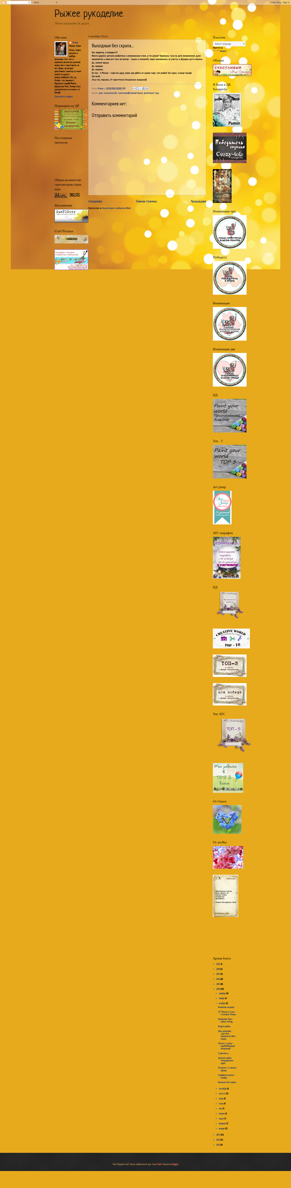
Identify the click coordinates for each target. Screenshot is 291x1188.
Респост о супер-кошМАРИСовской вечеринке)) (226, 1046)
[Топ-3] (230, 676)
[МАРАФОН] (227, 578)
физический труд (151, 93)
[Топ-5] (234, 756)
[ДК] (227, 126)
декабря (222, 993)
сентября (223, 1089)
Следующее (95, 201)
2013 (218, 1135)
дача (101, 93)
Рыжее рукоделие (89, 14)
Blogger (175, 1164)
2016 (218, 979)
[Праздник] (71, 129)
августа (222, 1094)
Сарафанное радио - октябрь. (226, 1076)
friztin (159, 1164)
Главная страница (146, 201)
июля (221, 1099)
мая (221, 1109)
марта (221, 1119)
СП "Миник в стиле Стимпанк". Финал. (227, 1013)
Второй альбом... (224, 1026)
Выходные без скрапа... (227, 1082)
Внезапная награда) (226, 1007)
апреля (222, 1114)
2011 (218, 1145)
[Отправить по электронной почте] (134, 88)
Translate (223, 51)
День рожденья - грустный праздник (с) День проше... (226, 1035)
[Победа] (230, 705)
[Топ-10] (231, 648)
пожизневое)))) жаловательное (130, 93)
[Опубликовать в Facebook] (143, 88)
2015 (218, 984)
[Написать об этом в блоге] (137, 88)
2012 (218, 1140)
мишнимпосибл (110, 93)
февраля (223, 1124)
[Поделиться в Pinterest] (147, 88)
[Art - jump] (222, 524)
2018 (218, 969)
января (222, 1129)
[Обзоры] (232, 75)
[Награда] (227, 833)
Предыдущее (198, 201)
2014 (218, 989)
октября (222, 1003)
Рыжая (75, 43)
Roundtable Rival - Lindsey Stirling (225, 1020)
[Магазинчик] (71, 222)
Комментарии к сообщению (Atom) (116, 208)
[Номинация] (230, 162)
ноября (222, 998)
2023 (218, 964)
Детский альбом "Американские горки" (225, 1061)
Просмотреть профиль (64, 97)
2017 (218, 974)
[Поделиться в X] (140, 88)
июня (221, 1104)
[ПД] (230, 432)
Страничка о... (223, 1053)
